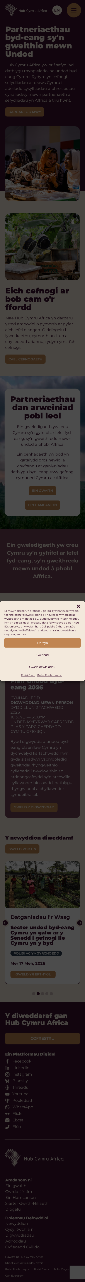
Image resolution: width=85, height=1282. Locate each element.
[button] (78, 606)
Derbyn (42, 642)
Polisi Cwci (28, 675)
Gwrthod (42, 654)
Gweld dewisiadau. (42, 666)
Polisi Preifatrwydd (49, 675)
